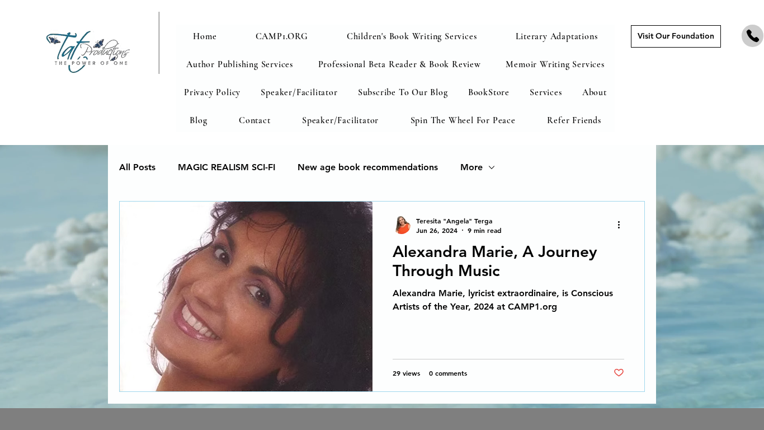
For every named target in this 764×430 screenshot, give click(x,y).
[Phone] (752, 36)
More (471, 167)
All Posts (137, 167)
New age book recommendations (368, 167)
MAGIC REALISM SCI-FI (226, 167)
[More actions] (622, 225)
